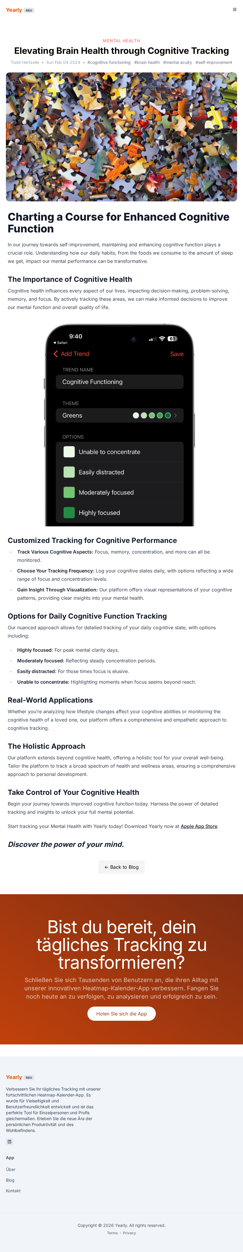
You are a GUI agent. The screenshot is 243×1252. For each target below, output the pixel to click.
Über (10, 1169)
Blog (10, 1180)
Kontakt (13, 1190)
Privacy (129, 1233)
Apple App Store (199, 826)
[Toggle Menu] (234, 9)
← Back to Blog (121, 867)
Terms (112, 1233)
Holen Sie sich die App (121, 1014)
